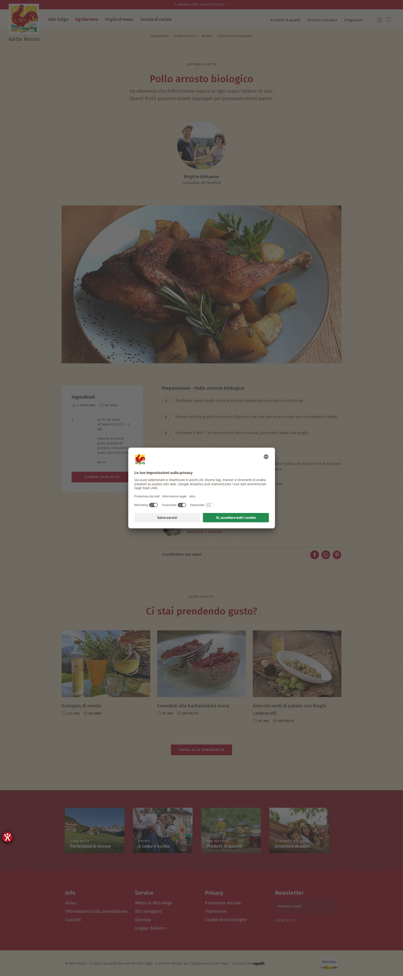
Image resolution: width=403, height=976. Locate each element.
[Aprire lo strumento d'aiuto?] (7, 837)
